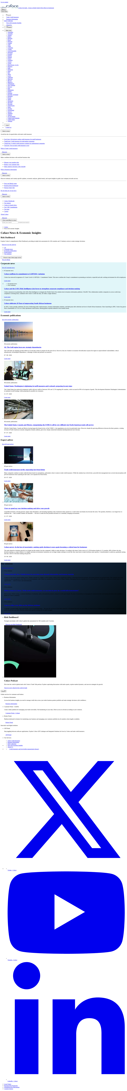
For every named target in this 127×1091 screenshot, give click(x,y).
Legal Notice (7, 1084)
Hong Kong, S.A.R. (13, 65)
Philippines (11, 90)
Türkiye (10, 115)
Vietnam (10, 121)
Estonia (10, 55)
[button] (7, 15)
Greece (9, 62)
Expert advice (8, 252)
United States (11, 119)
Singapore (10, 101)
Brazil (9, 40)
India (9, 68)
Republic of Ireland (13, 94)
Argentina (10, 32)
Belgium (10, 38)
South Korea (11, 105)
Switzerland (11, 110)
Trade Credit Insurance (14, 740)
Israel (9, 71)
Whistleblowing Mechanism (11, 1087)
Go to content (4, 2)
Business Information (13, 742)
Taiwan (10, 112)
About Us (10, 747)
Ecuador (10, 54)
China (9, 46)
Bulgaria (10, 41)
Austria (10, 35)
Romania (10, 96)
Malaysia (10, 79)
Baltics (9, 37)
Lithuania (10, 77)
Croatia (10, 49)
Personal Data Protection (11, 1085)
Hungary (10, 66)
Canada (10, 43)
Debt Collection (12, 744)
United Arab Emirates (13, 118)
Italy (9, 73)
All (5, 247)
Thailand (10, 113)
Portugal (10, 93)
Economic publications (10, 250)
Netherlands (11, 83)
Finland (10, 57)
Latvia (9, 76)
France (9, 58)
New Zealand (11, 85)
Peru (9, 88)
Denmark (10, 52)
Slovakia (10, 102)
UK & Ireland (11, 116)
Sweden (10, 108)
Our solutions (7, 254)
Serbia (9, 99)
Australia (10, 33)
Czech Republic (12, 51)
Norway (10, 87)
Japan (9, 74)
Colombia (10, 48)
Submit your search (24, 222)
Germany (10, 60)
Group (9, 63)
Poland (9, 91)
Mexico (10, 80)
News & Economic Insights (15, 745)
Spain (9, 107)
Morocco (10, 82)
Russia (9, 98)
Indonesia (10, 69)
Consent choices (8, 1089)
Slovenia (10, 104)
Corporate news (8, 249)
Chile (9, 44)
